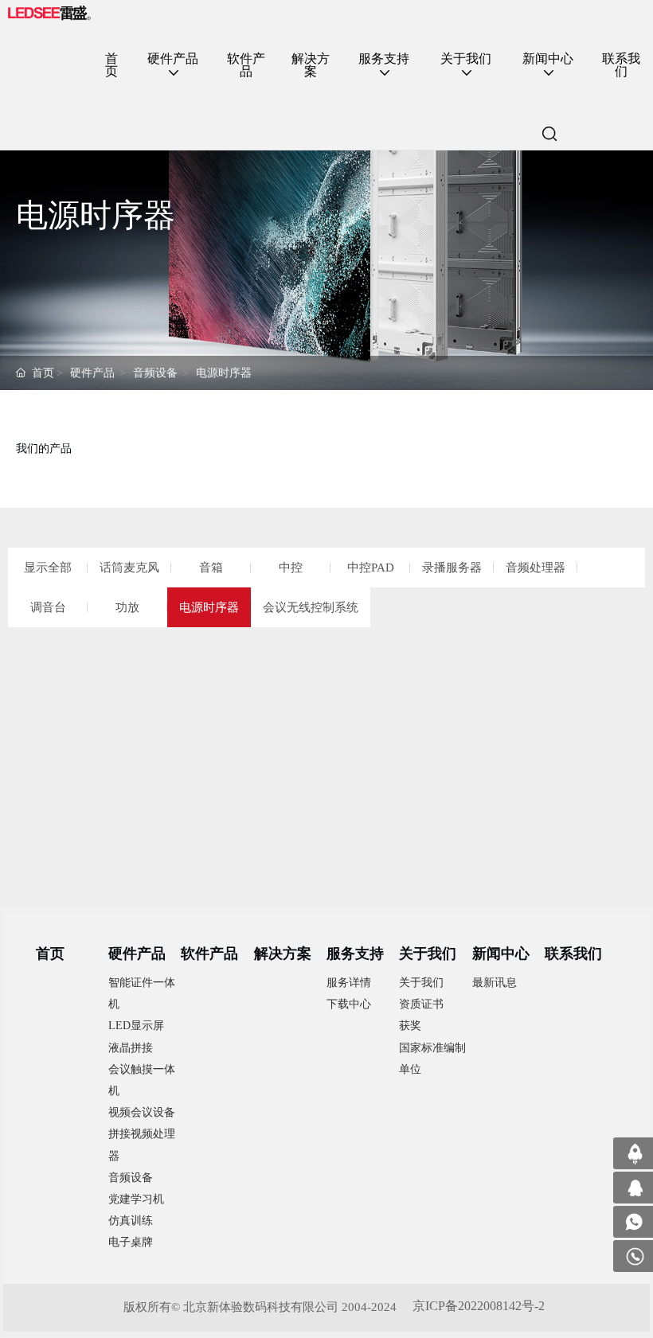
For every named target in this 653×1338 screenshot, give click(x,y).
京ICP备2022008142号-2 (479, 1306)
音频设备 (155, 373)
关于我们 (427, 954)
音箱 (211, 567)
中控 (291, 567)
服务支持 (355, 954)
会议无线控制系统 (310, 607)
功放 (127, 607)
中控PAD (370, 567)
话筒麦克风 (129, 567)
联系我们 (573, 954)
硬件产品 (92, 373)
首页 (43, 373)
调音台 (48, 607)
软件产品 (209, 954)
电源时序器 (224, 373)
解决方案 (282, 954)
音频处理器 (535, 567)
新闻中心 (501, 954)
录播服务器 (452, 567)
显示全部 (48, 567)
